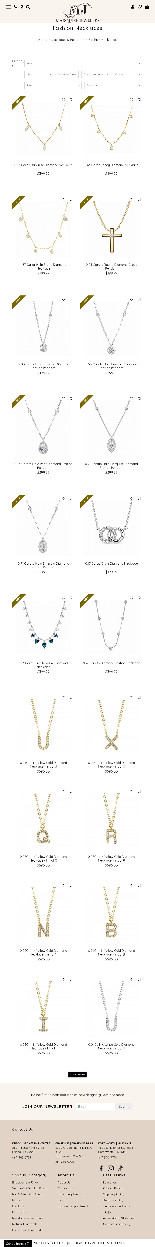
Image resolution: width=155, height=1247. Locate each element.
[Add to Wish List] (64, 100)
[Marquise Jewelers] (77, 12)
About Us (64, 1182)
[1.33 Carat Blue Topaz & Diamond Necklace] (43, 627)
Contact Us (65, 1188)
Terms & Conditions (116, 1206)
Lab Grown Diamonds (27, 1230)
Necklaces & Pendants (67, 40)
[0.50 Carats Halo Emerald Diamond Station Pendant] (111, 328)
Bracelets (19, 1212)
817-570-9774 (107, 1157)
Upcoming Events (70, 1194)
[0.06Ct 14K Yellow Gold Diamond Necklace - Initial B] (111, 915)
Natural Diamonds (24, 1224)
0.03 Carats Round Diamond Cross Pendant (111, 266)
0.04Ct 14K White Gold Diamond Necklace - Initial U (111, 1046)
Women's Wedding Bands (30, 1188)
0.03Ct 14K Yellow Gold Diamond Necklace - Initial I (43, 1046)
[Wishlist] (140, 7)
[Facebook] (101, 1168)
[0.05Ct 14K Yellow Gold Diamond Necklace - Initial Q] (43, 821)
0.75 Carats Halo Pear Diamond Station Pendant (43, 466)
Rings (16, 1200)
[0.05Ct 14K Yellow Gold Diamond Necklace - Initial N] (43, 915)
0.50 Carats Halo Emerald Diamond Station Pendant (111, 366)
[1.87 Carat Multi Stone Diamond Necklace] (43, 229)
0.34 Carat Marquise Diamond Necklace (43, 165)
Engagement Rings (25, 1182)
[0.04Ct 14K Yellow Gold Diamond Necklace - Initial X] (111, 727)
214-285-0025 (64, 1161)
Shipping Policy (113, 1194)
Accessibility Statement (119, 1218)
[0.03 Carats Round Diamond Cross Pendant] (111, 229)
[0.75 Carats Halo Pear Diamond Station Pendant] (43, 428)
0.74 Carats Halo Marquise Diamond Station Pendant (111, 466)
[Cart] (147, 7)
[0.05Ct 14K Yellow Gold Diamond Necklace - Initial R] (111, 821)
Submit (124, 1106)
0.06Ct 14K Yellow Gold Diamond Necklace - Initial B (111, 952)
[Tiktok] (120, 1168)
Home (42, 40)
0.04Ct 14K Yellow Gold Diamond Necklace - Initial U (43, 764)
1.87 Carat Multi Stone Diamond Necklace (44, 266)
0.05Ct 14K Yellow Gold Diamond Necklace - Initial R (111, 858)
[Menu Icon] (8, 7)
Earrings (18, 1206)
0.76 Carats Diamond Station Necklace (111, 663)
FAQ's (107, 1212)
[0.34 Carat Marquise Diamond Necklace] (43, 129)
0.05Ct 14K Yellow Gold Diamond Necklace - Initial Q (43, 858)
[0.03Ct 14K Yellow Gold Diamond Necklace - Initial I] (43, 1009)
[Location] (22, 7)
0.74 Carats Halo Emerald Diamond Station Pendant (43, 366)
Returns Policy (113, 1200)
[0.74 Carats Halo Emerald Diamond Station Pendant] (43, 328)
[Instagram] (111, 1168)
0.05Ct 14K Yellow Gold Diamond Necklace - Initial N (43, 952)
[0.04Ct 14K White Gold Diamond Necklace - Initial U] (111, 1009)
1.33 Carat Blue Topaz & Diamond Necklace (43, 665)
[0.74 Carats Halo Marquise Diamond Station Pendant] (111, 428)
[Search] (28, 7)
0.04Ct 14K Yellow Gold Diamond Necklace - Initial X (111, 764)
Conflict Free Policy (116, 1224)
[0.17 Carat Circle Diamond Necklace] (111, 528)
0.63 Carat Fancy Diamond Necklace (111, 165)
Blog (61, 1200)
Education (110, 1182)
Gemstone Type (66, 74)
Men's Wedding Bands (27, 1194)
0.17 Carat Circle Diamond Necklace (111, 563)
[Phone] (16, 7)
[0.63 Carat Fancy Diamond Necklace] (111, 129)
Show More (77, 1074)
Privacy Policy (112, 1188)
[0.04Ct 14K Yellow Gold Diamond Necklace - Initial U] (43, 727)
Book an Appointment (73, 1206)
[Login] (133, 7)
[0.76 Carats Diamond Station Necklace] (111, 627)
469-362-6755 (21, 1157)
